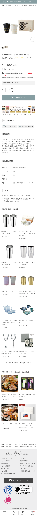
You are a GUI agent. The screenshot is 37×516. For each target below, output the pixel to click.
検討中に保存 (24, 461)
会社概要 (4, 471)
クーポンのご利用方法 (26, 466)
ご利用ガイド (18, 454)
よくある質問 (6, 466)
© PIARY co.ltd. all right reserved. (18, 508)
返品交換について (7, 463)
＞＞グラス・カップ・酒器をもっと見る (18, 362)
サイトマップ (24, 468)
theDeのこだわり (7, 458)
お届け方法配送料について (27, 463)
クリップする (6, 461)
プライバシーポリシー (8, 473)
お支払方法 (23, 458)
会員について (6, 468)
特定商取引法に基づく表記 (27, 471)
